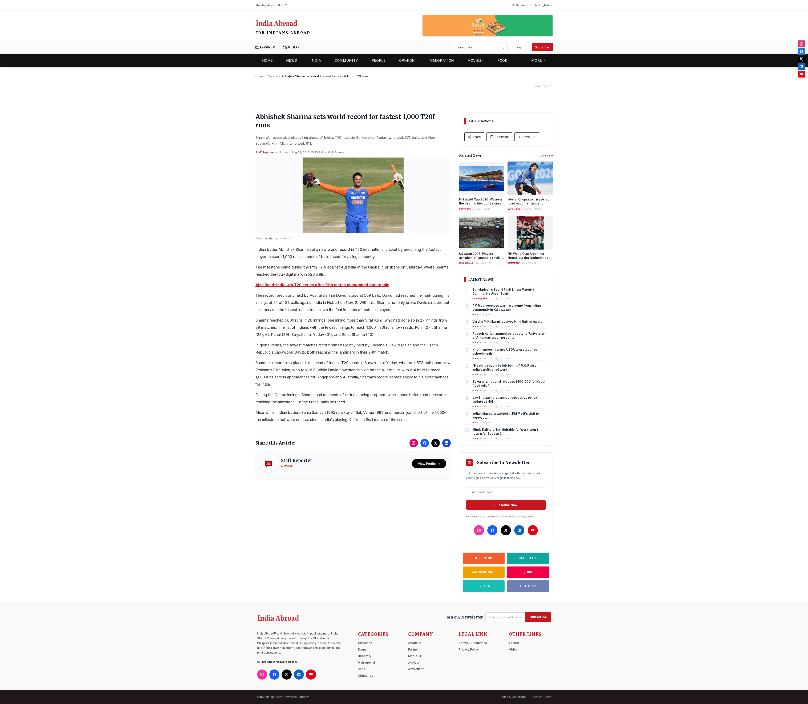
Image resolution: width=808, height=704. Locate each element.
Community (346, 60)
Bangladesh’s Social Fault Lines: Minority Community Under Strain (503, 291)
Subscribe (542, 47)
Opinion (407, 60)
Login (519, 47)
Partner (413, 649)
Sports (272, 76)
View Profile (427, 463)
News (291, 60)
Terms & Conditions (473, 643)
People (379, 60)
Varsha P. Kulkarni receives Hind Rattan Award (507, 321)
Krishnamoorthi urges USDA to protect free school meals (505, 351)
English (544, 5)
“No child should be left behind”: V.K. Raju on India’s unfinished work (505, 367)
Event (362, 649)
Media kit (414, 656)
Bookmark (502, 137)
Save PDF (529, 137)
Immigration (441, 60)
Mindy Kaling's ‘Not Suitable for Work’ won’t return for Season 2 (505, 431)
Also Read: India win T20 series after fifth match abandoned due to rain (322, 285)
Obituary (528, 586)
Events (483, 586)
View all (545, 155)
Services (522, 5)
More (536, 60)
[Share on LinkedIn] (446, 443)
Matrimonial (483, 572)
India (316, 60)
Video (513, 649)
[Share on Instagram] (413, 443)
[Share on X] (435, 443)
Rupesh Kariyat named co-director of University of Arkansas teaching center (508, 335)
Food (502, 60)
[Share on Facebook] (424, 443)
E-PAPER (267, 47)
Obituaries (365, 675)
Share (477, 137)
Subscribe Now (505, 505)
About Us (414, 643)
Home (267, 60)
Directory (484, 558)
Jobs (528, 572)
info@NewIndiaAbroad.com (279, 662)
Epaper (514, 643)
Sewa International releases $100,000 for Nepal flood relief (508, 383)
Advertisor (416, 669)
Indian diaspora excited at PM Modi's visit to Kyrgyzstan (505, 415)
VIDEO (293, 47)
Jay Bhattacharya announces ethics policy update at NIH (504, 399)
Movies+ (476, 60)
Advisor (414, 662)
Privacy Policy (469, 649)
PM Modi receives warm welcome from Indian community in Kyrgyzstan (506, 307)
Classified (528, 558)
